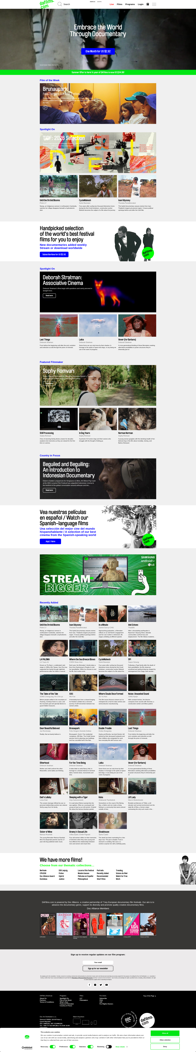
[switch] (72, 1046)
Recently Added (49, 602)
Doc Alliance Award (47, 876)
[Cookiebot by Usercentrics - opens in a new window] (27, 1048)
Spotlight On (47, 129)
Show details (120, 1047)
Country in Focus (50, 455)
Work (118, 879)
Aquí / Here (50, 541)
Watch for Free (121, 876)
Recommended (102, 876)
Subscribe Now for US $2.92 (54, 254)
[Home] (47, 4)
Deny (165, 1046)
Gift (101, 1002)
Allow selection (165, 1040)
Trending (119, 870)
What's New (64, 1002)
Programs (130, 4)
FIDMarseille (110, 937)
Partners (43, 1000)
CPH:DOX (43, 873)
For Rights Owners (106, 1004)
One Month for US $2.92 (98, 51)
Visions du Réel (121, 873)
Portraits (100, 870)
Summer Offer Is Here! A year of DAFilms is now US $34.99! (98, 72)
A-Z (81, 998)
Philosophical (83, 879)
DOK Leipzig (63, 870)
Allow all (165, 1033)
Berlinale (43, 870)
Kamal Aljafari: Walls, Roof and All (49, 65)
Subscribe (103, 998)
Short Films (101, 879)
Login (140, 4)
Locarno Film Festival (86, 870)
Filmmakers (84, 1000)
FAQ (101, 1000)
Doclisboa (43, 879)
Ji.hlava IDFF (127, 937)
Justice (61, 879)
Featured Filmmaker (51, 362)
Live (112, 4)
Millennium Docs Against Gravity (80, 937)
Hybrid (61, 876)
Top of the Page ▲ (149, 996)
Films (119, 4)
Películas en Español (85, 876)
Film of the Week (49, 80)
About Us (43, 998)
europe (99, 1)
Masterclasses (83, 873)
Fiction (61, 873)
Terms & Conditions (47, 1002)
